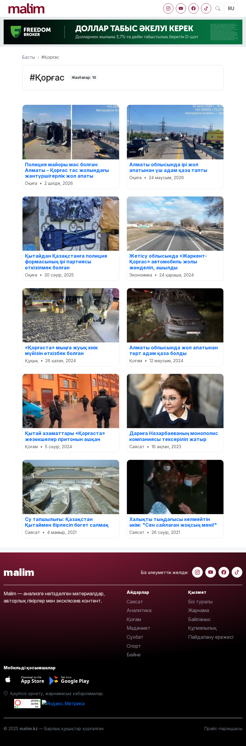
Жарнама (198, 610)
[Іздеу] (217, 8)
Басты (28, 57)
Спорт (134, 646)
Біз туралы (200, 602)
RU (231, 8)
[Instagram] (168, 8)
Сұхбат (135, 637)
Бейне (134, 655)
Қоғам (134, 619)
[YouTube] (181, 8)
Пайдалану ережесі (210, 637)
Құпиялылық (202, 628)
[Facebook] (193, 8)
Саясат (135, 602)
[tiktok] (206, 8)
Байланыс (199, 619)
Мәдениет (138, 628)
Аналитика (139, 610)
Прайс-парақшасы (223, 728)
